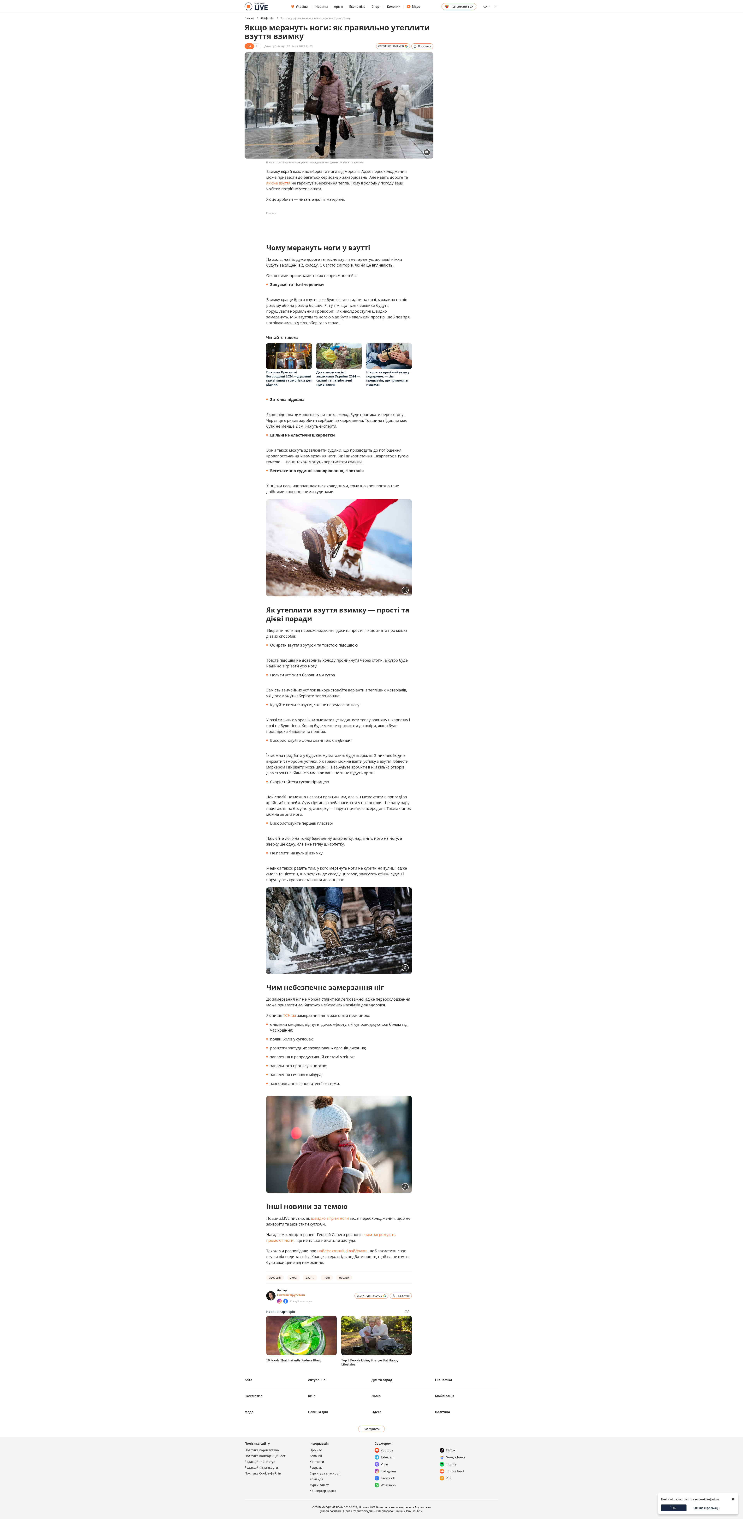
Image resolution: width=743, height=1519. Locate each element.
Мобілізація (444, 1396)
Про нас (316, 1450)
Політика (442, 1412)
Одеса (376, 1412)
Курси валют (319, 1485)
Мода (249, 1412)
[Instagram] (279, 1301)
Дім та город (382, 1380)
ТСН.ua (289, 1015)
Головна (249, 18)
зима (293, 1277)
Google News (455, 1457)
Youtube (387, 1450)
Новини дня (318, 1412)
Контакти (317, 1462)
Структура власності (325, 1473)
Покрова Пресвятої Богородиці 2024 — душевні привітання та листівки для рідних (289, 378)
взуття (310, 1277)
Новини (321, 6)
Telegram (388, 1457)
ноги (327, 1277)
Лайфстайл (267, 18)
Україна (302, 6)
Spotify (451, 1464)
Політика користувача (262, 1450)
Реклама (316, 1467)
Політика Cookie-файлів (263, 1473)
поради (344, 1277)
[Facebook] (285, 1301)
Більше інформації (706, 1508)
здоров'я (275, 1277)
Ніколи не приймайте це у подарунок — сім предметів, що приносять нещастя (387, 378)
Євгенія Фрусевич (291, 1295)
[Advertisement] (336, 225)
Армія (338, 6)
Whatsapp (388, 1485)
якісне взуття (278, 183)
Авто (248, 1380)
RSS (448, 1478)
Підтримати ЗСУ (462, 6)
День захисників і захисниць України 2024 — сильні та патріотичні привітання (338, 378)
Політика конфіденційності (265, 1456)
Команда (316, 1479)
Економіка (357, 6)
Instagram (388, 1471)
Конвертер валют (323, 1491)
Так (673, 1508)
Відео (416, 6)
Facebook (388, 1478)
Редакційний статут (260, 1462)
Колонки (394, 6)
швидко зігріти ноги (330, 1218)
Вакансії (316, 1456)
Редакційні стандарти (261, 1467)
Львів (376, 1396)
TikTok (450, 1450)
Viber (385, 1464)
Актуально (316, 1380)
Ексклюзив (253, 1396)
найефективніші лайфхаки (342, 1250)
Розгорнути (372, 1429)
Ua (485, 6)
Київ (311, 1396)
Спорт (376, 6)
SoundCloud (455, 1471)
